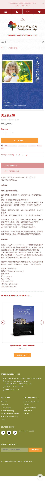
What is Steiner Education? (10, 414)
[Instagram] (9, 433)
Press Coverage (6, 408)
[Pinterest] (23, 155)
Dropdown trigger (17, 11)
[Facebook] (3, 433)
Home (3, 48)
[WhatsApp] (20, 155)
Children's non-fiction (10, 145)
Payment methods (30, 408)
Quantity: (4, 129)
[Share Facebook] (16, 155)
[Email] (13, 155)
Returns (26, 414)
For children (32, 145)
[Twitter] (26, 155)
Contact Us (5, 405)
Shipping (26, 405)
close (43, 3)
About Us (4, 402)
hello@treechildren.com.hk (14, 387)
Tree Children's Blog (7, 411)
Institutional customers (31, 402)
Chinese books (22, 145)
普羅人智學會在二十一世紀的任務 (22, 346)
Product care (28, 411)
